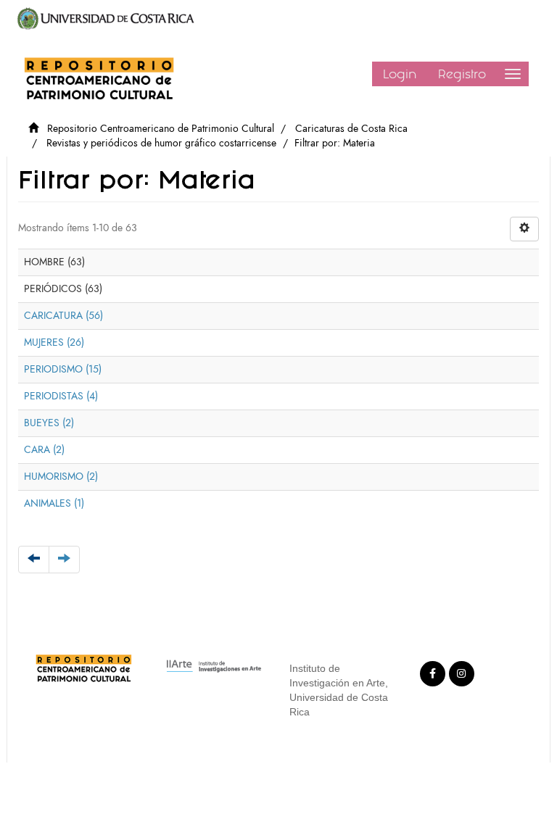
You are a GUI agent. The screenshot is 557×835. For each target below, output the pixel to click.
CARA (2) (44, 450)
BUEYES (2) (49, 423)
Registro (462, 74)
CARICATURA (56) (63, 316)
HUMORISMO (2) (61, 476)
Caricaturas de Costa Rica (351, 129)
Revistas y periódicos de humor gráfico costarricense (161, 143)
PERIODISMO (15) (63, 369)
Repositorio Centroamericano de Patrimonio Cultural (160, 129)
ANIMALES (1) (54, 503)
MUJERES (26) (54, 342)
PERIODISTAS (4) (61, 396)
